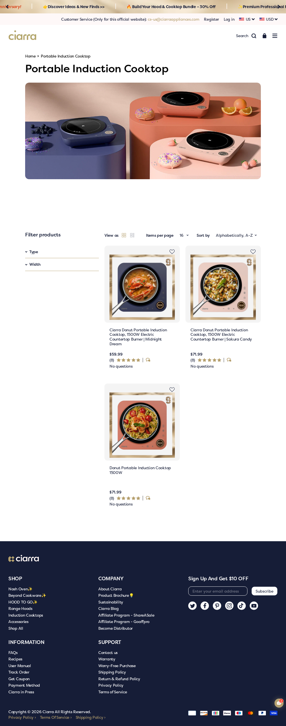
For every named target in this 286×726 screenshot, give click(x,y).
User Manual (19, 665)
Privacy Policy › (22, 717)
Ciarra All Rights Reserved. (66, 711)
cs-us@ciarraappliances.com (173, 19)
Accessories (18, 621)
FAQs (13, 652)
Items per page (159, 235)
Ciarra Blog (108, 608)
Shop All (15, 628)
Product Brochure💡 (116, 595)
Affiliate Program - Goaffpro (123, 621)
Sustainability (110, 602)
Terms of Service (112, 691)
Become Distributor (115, 628)
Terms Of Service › (56, 717)
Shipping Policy (112, 672)
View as (111, 235)
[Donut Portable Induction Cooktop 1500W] (142, 425)
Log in (229, 19)
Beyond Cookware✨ (27, 595)
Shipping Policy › (91, 717)
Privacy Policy (110, 685)
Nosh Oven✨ (20, 588)
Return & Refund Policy (119, 678)
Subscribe (264, 591)
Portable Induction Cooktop (65, 56)
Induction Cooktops (25, 615)
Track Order (18, 672)
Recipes (15, 659)
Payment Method (24, 685)
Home (30, 56)
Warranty (106, 659)
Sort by (203, 235)
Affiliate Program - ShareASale (126, 615)
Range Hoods (20, 608)
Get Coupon (19, 678)
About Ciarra (110, 588)
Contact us (108, 652)
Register (211, 19)
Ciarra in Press (21, 691)
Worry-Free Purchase (117, 665)
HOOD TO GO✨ (22, 602)
